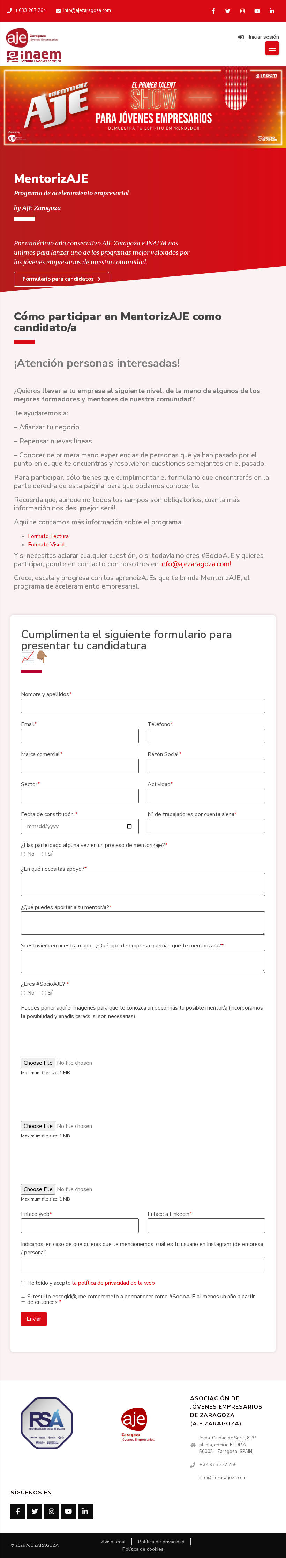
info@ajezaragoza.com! (195, 564)
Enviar (34, 1319)
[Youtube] (257, 10)
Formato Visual (46, 544)
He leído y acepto (91, 1283)
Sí (50, 854)
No (31, 854)
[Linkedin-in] (271, 10)
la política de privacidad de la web (113, 1283)
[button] (61, 279)
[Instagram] (242, 10)
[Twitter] (227, 10)
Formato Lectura (48, 536)
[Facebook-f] (213, 10)
